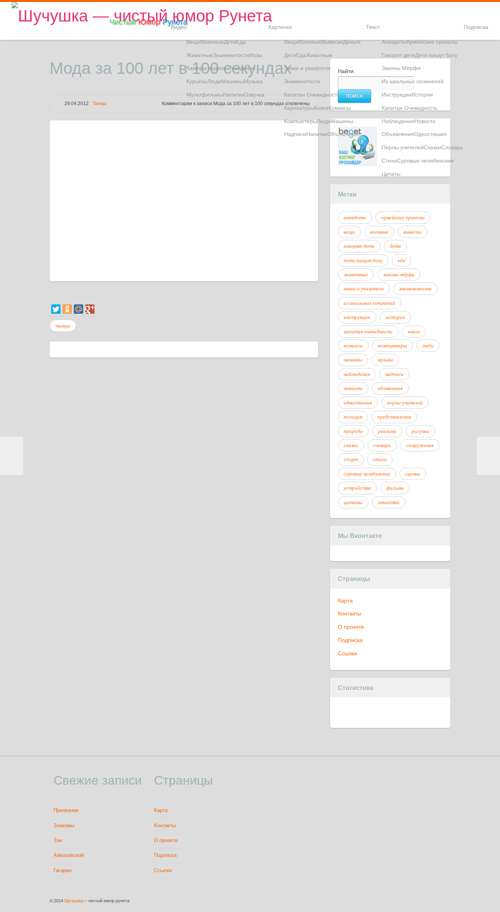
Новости (425, 121)
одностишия (358, 402)
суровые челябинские (367, 473)
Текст (373, 27)
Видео (179, 27)
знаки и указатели (364, 288)
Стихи (389, 160)
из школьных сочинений (369, 303)
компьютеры (392, 345)
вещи (349, 232)
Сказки (432, 147)
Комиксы (340, 108)
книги (414, 331)
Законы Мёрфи (401, 68)
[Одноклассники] (67, 309)
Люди (214, 81)
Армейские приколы (432, 42)
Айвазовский (69, 855)
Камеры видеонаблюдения (220, 68)
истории (395, 317)
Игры (255, 55)
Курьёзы (196, 81)
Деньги (352, 42)
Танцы (100, 103)
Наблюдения (398, 121)
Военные (212, 42)
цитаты (353, 502)
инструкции (357, 317)
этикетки (389, 502)
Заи (58, 840)
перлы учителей (405, 402)
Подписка (476, 27)
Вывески (332, 42)
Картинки (280, 27)
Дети (230, 42)
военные (379, 232)
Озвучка (254, 94)
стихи (380, 459)
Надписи (295, 134)
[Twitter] (56, 309)
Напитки (233, 94)
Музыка (253, 81)
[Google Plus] (90, 309)
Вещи (193, 42)
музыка (385, 359)
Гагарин (62, 870)
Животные (199, 55)
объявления (390, 388)
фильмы (395, 488)
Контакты (349, 613)
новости (353, 388)
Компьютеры (300, 121)
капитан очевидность (368, 331)
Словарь (452, 147)
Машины (232, 81)
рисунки (420, 431)
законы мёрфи (398, 274)
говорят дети (359, 246)
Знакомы (64, 825)
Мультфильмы (204, 94)
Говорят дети (398, 55)
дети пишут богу (363, 260)
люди (428, 345)
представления (394, 416)
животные (356, 274)
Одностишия (430, 134)
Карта (345, 600)
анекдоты (355, 217)
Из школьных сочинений (413, 81)
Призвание (66, 810)
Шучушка (73, 900)
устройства (357, 488)
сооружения (420, 445)
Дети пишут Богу (436, 55)
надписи (394, 374)
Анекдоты (394, 42)
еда (401, 260)
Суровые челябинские (425, 160)
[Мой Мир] (78, 309)
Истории (422, 94)
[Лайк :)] (50, 293)
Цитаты (391, 174)
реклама (387, 431)
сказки (351, 445)
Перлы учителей (403, 147)
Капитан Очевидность (312, 94)
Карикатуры (299, 108)
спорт (351, 459)
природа (353, 431)
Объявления (343, 134)
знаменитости (415, 288)
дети (395, 246)
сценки (412, 473)
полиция (353, 416)
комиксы (353, 345)
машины (353, 359)
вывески (412, 232)
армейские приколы (403, 217)
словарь (382, 445)
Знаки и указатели (307, 68)
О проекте (351, 627)
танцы (62, 325)
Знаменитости (231, 55)
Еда (241, 42)
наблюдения (357, 374)
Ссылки (347, 653)
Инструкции (396, 94)
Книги (321, 108)
